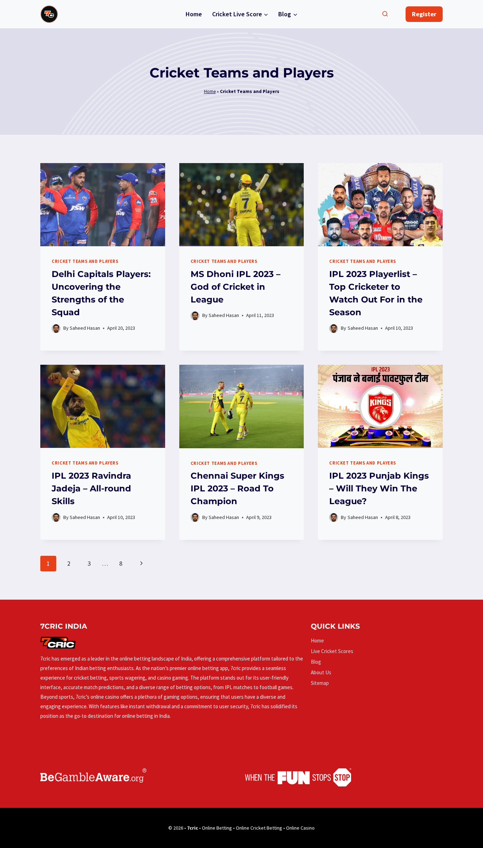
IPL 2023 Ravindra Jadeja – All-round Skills (91, 488)
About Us (321, 672)
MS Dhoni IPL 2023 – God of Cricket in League (235, 287)
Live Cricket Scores (332, 651)
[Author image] (56, 328)
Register (424, 14)
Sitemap (320, 683)
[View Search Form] (385, 14)
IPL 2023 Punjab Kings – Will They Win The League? (379, 488)
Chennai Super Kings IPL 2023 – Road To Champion (237, 488)
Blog (316, 661)
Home (194, 14)
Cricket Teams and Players (85, 261)
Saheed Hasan (85, 328)
